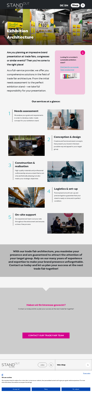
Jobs (42, 365)
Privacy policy (86, 373)
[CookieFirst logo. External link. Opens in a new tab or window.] (2, 375)
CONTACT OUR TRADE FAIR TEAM (46, 335)
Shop (75, 5)
